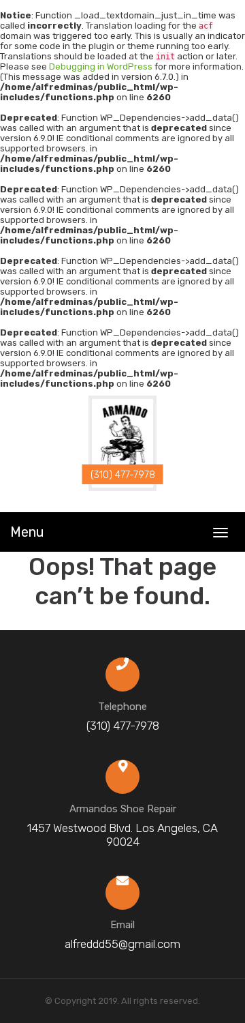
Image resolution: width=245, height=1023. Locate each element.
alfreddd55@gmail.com (122, 944)
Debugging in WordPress (100, 66)
